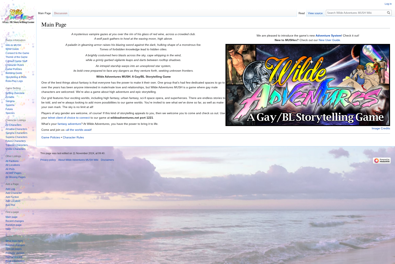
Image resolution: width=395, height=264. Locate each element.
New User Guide (329, 40)
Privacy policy (48, 159)
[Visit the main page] (18, 16)
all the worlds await (78, 129)
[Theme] (307, 84)
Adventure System (328, 35)
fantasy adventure (69, 123)
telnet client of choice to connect (69, 117)
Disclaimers (107, 159)
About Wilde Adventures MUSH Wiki (78, 159)
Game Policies (50, 137)
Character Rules (73, 137)
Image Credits (381, 128)
